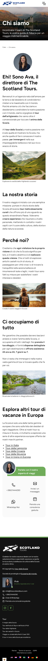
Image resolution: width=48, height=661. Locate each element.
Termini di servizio (25, 650)
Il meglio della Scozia (9, 622)
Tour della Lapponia (16, 448)
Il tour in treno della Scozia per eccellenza (16, 637)
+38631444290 (13, 490)
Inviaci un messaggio (35, 490)
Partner (14, 650)
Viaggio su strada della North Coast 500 (16, 634)
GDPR (35, 650)
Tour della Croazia (15, 451)
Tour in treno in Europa (18, 456)
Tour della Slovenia (15, 454)
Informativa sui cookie (24, 653)
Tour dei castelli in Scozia (10, 631)
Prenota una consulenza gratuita (35, 507)
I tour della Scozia (21, 569)
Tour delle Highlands (9, 628)
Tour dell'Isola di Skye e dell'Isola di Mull (15, 625)
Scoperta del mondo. (29, 574)
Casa (4, 47)
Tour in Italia (12, 445)
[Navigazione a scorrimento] (44, 3)
